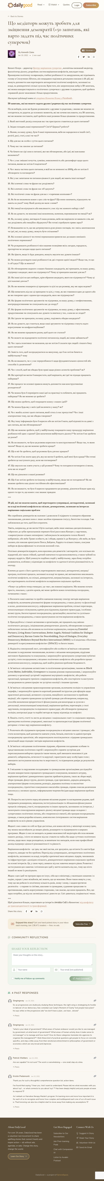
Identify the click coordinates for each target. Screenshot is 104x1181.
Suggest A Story (86, 1133)
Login (76, 5)
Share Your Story (86, 1138)
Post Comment (82, 978)
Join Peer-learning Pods (61, 1143)
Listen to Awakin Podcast (61, 1159)
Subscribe (91, 5)
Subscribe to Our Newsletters (61, 1135)
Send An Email (85, 1147)
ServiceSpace (62, 1175)
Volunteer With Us (87, 1142)
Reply (17, 1015)
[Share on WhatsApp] (94, 57)
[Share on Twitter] (83, 57)
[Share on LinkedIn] (88, 57)
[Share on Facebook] (78, 57)
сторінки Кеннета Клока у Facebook (54, 98)
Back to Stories (17, 16)
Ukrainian (89, 50)
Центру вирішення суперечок (47, 68)
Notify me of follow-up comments (30, 978)
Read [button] (40, 4)
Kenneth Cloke (27, 52)
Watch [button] (54, 4)
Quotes (66, 4)
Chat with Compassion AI (63, 1151)
